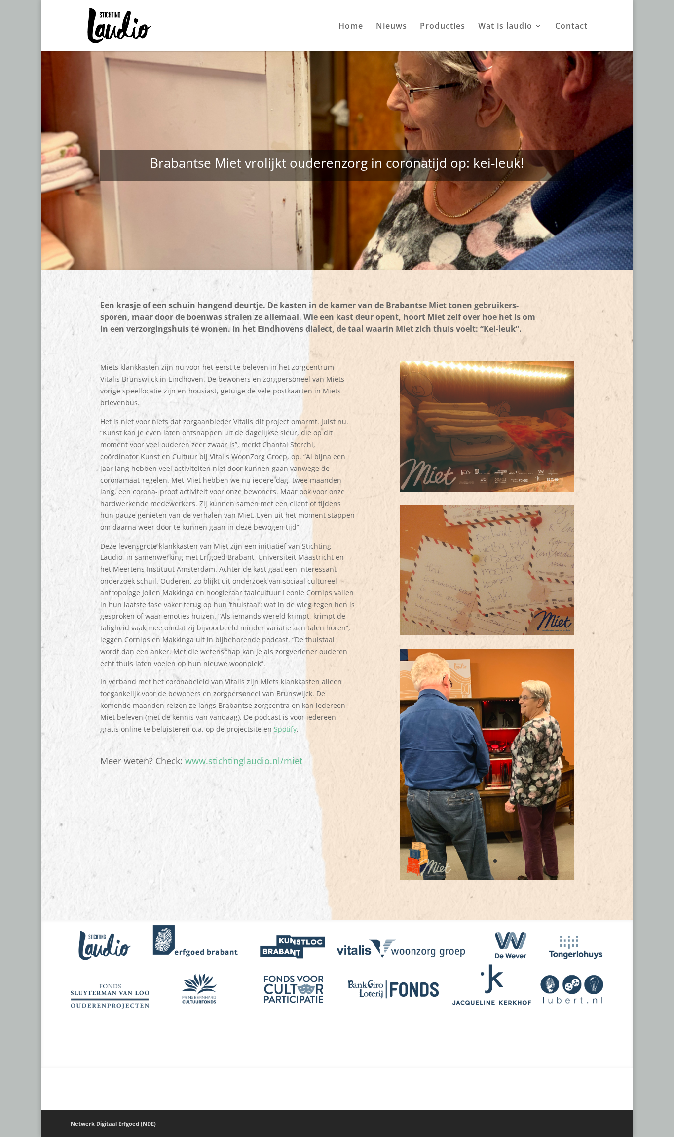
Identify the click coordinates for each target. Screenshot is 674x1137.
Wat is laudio (505, 26)
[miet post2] (487, 635)
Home (350, 26)
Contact (571, 26)
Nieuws (391, 26)
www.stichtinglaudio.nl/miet (243, 761)
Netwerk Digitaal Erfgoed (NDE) (113, 1123)
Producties (442, 26)
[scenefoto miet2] (487, 880)
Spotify (285, 729)
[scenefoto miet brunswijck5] (487, 492)
